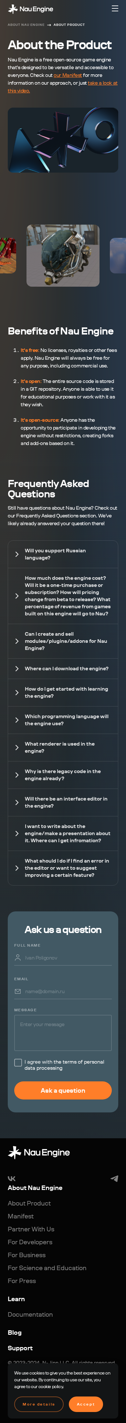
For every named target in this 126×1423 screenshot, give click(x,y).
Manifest (21, 1216)
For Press (22, 1281)
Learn (16, 1299)
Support (20, 1348)
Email (21, 979)
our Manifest (68, 75)
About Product (69, 25)
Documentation (30, 1314)
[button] (115, 8)
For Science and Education (47, 1268)
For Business (27, 1255)
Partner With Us (31, 1229)
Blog (15, 1332)
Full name (27, 945)
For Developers (30, 1242)
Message (25, 1010)
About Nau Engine (26, 25)
